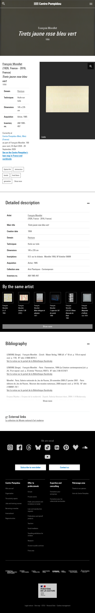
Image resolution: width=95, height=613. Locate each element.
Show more (47, 326)
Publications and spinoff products (35, 517)
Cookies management (63, 606)
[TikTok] (47, 448)
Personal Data (51, 606)
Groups (30, 492)
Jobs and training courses (13, 503)
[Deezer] (75, 448)
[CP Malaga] (48, 573)
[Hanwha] (85, 573)
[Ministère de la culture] (47, 590)
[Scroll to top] (89, 607)
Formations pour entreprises (55, 493)
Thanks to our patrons (79, 488)
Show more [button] (47, 401)
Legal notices (29, 606)
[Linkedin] (57, 448)
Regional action (10, 518)
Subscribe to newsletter (31, 467)
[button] (47, 203)
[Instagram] (10, 448)
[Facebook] (19, 448)
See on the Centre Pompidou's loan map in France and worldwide (15, 155)
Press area (31, 551)
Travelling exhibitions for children (35, 534)
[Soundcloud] (85, 448)
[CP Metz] (37, 573)
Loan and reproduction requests (35, 510)
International (9, 513)
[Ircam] (26, 573)
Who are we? (9, 488)
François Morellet (12, 64)
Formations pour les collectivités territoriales (57, 500)
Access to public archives (36, 546)
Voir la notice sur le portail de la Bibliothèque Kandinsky (29, 361)
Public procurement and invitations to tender (35, 503)
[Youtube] (47, 457)
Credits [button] (43, 137)
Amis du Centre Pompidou (80, 493)
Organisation (9, 493)
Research (31, 541)
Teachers (30, 523)
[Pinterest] (66, 448)
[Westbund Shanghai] (74, 573)
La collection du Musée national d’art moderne (24, 420)
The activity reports (11, 498)
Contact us (64, 467)
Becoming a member (11, 508)
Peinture (20, 91)
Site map (37, 606)
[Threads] (29, 448)
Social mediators (33, 528)
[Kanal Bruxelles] (61, 573)
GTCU (44, 606)
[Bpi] (12, 573)
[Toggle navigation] (91, 4)
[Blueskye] (38, 448)
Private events (32, 497)
